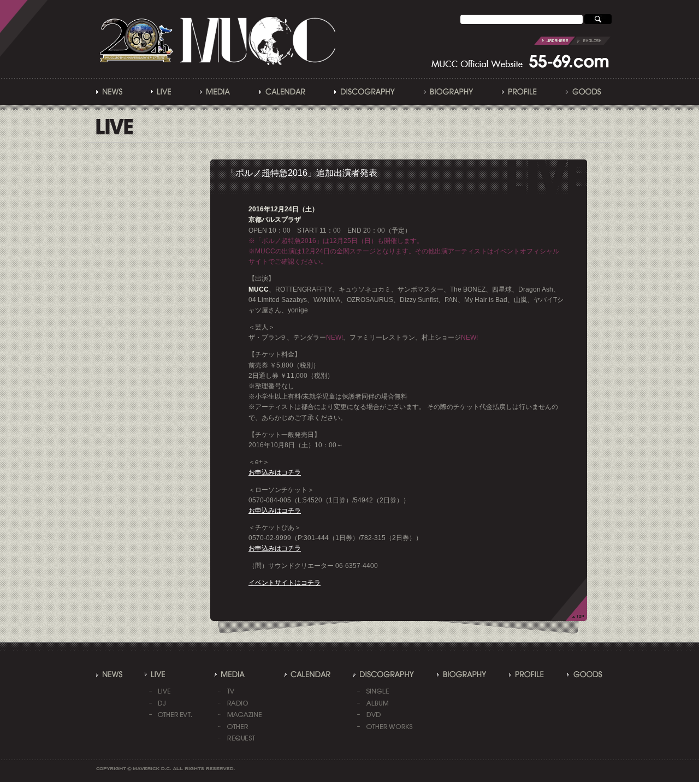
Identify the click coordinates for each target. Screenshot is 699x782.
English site (572, 41)
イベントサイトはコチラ (284, 582)
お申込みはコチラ (274, 472)
